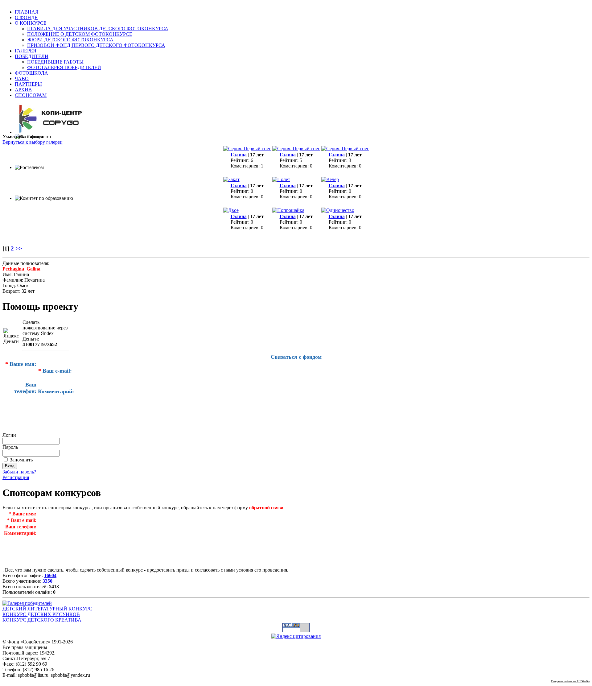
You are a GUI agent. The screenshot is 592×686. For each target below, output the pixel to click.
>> (18, 248)
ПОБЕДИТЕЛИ (31, 56)
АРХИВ (23, 89)
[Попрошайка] (288, 210)
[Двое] (231, 210)
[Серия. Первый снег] (247, 148)
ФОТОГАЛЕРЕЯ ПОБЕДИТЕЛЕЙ (64, 67)
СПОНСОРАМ (31, 95)
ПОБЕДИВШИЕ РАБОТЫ (55, 61)
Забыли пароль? (19, 471)
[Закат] (231, 179)
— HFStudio (570, 681)
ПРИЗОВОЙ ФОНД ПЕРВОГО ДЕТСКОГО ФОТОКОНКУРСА (96, 45)
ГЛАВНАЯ (27, 11)
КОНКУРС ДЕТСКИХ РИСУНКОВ (41, 614)
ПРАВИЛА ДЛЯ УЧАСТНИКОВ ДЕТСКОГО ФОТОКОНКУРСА (97, 28)
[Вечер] (330, 179)
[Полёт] (281, 179)
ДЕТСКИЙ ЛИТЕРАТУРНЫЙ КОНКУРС (47, 608)
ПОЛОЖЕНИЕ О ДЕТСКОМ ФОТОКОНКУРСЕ (79, 34)
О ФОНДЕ (26, 17)
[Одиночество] (337, 210)
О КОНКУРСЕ (31, 23)
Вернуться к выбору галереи (32, 142)
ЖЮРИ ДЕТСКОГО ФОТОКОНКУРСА (70, 39)
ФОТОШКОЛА (31, 73)
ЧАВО (22, 78)
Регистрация (15, 477)
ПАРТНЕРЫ (28, 84)
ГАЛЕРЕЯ (25, 50)
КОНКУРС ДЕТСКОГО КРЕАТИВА (41, 619)
